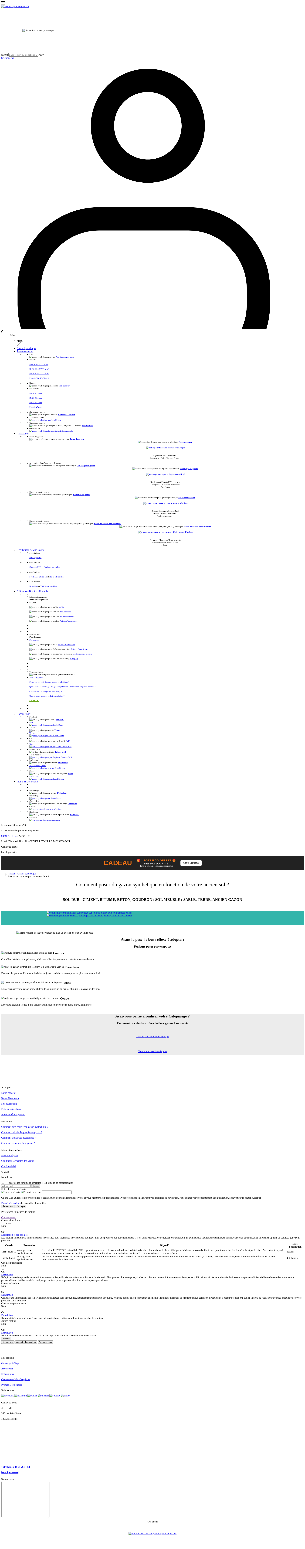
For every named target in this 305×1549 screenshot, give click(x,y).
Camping (74, 658)
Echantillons (87, 425)
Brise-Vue (33, 586)
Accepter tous (45, 1342)
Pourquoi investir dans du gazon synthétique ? (49, 682)
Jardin (61, 607)
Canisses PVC (35, 567)
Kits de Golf (60, 752)
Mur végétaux (35, 557)
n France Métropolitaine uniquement (21, 830)
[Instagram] (20, 1395)
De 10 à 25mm (35, 393)
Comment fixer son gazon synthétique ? (46, 691)
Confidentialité (8, 1166)
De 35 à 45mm (35, 402)
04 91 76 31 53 (9, 836)
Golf (68, 741)
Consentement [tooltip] (8, 1217)
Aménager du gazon (86, 465)
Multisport (63, 762)
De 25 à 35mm (35, 398)
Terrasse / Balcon (67, 616)
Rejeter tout (8, 1206)
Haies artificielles (56, 577)
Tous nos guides (36, 677)
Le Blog (34, 700)
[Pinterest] (43, 1395)
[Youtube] (55, 1395)
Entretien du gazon (81, 494)
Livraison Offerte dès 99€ (14, 825)
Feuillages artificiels (38, 577)
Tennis (57, 730)
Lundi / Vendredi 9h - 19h (14, 841)
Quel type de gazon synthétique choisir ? (46, 696)
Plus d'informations (10, 1203)
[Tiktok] (65, 1395)
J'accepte (20, 1206)
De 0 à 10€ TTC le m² (38, 364)
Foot (31, 722)
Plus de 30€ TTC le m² (39, 378)
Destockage (62, 793)
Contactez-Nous (9, 846)
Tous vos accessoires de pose (152, 1051)
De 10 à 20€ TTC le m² (39, 369)
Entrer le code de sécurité (14, 1189)
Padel (70, 773)
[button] (14, 1234)
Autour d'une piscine (69, 621)
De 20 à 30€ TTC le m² (39, 373)
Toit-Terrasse (65, 612)
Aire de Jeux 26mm (37, 765)
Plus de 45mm (35, 407)
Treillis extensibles (48, 586)
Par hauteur (64, 386)
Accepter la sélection (26, 1342)
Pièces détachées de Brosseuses (107, 523)
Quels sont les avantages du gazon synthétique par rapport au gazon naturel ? (62, 687)
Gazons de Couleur (66, 414)
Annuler (6, 1338)
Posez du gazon (77, 439)
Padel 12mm (34, 776)
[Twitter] (32, 1395)
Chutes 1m (72, 803)
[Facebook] (7, 1395)
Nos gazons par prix (65, 357)
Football (60, 719)
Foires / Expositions (79, 649)
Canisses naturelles (52, 567)
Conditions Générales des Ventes (17, 1161)
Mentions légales (9, 1155)
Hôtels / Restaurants (66, 644)
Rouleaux (74, 814)
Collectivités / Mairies (82, 654)
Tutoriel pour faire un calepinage (152, 1036)
